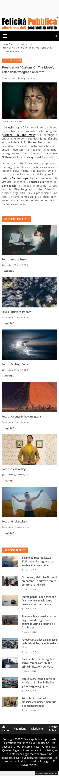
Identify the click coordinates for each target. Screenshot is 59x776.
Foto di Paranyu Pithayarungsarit (21, 416)
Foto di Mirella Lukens (15, 521)
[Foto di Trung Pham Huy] (29, 292)
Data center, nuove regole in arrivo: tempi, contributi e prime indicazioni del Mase (38, 662)
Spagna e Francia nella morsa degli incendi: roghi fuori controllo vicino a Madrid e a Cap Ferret (39, 622)
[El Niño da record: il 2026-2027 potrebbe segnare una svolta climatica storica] (10, 561)
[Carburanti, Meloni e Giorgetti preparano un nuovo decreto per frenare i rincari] (10, 581)
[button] (56, 36)
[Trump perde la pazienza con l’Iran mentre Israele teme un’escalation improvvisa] (10, 600)
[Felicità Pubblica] (29, 23)
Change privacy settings (46, 773)
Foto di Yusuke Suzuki (15, 259)
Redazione (20, 728)
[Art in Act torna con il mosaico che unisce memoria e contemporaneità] (10, 702)
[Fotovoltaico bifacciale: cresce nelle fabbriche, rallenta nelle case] (10, 643)
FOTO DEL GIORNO (12, 60)
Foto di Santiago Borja (15, 364)
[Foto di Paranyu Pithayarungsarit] (29, 397)
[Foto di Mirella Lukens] (29, 502)
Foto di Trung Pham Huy (16, 311)
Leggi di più (9, 270)
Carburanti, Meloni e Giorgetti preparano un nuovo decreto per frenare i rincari (39, 581)
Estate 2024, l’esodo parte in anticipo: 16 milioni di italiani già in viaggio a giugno (38, 682)
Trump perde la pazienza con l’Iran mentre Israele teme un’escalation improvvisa (39, 600)
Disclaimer (37, 728)
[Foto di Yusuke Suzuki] (29, 240)
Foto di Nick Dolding (14, 469)
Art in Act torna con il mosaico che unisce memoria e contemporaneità (39, 702)
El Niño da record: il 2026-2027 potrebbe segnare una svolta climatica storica (38, 561)
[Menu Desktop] (5, 36)
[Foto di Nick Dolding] (29, 449)
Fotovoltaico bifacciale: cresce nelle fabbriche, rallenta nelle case (39, 643)
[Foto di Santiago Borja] (29, 344)
